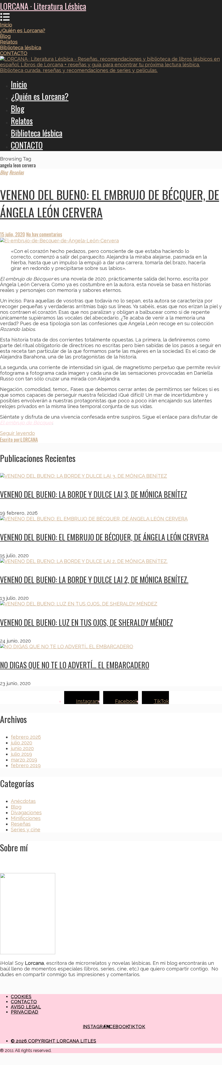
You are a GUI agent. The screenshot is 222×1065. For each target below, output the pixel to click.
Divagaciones (26, 812)
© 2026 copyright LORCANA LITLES (53, 1041)
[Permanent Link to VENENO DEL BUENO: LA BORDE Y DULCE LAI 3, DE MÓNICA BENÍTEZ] (83, 476)
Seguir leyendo (17, 433)
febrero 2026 (26, 737)
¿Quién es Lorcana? (39, 96)
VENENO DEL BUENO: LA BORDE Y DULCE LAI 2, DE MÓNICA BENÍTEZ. (94, 579)
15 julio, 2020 (12, 234)
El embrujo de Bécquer (26, 422)
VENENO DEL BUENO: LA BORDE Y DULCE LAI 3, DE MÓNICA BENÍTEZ (93, 494)
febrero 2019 (26, 765)
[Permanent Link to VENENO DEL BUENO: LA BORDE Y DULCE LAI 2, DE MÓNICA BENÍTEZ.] (84, 561)
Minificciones (26, 818)
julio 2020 (21, 742)
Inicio (19, 84)
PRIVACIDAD (24, 1012)
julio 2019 (21, 754)
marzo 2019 (24, 760)
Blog (17, 108)
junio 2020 (22, 748)
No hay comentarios (44, 234)
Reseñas (16, 172)
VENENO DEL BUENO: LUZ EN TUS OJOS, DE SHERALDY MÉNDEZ (86, 622)
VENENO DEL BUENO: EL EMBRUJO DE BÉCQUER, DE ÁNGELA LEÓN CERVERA (104, 537)
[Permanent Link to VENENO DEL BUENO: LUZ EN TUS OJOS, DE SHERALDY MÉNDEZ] (78, 604)
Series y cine (25, 829)
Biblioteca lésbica (36, 133)
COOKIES (21, 996)
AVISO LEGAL (26, 1006)
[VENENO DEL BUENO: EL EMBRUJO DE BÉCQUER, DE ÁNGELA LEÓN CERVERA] (111, 240)
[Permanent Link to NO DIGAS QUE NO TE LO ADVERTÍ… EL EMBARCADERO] (66, 646)
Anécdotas (23, 801)
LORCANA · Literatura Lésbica (43, 6)
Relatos (22, 121)
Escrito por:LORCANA (19, 439)
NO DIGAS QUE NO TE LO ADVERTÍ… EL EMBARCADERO (74, 664)
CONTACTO (27, 145)
